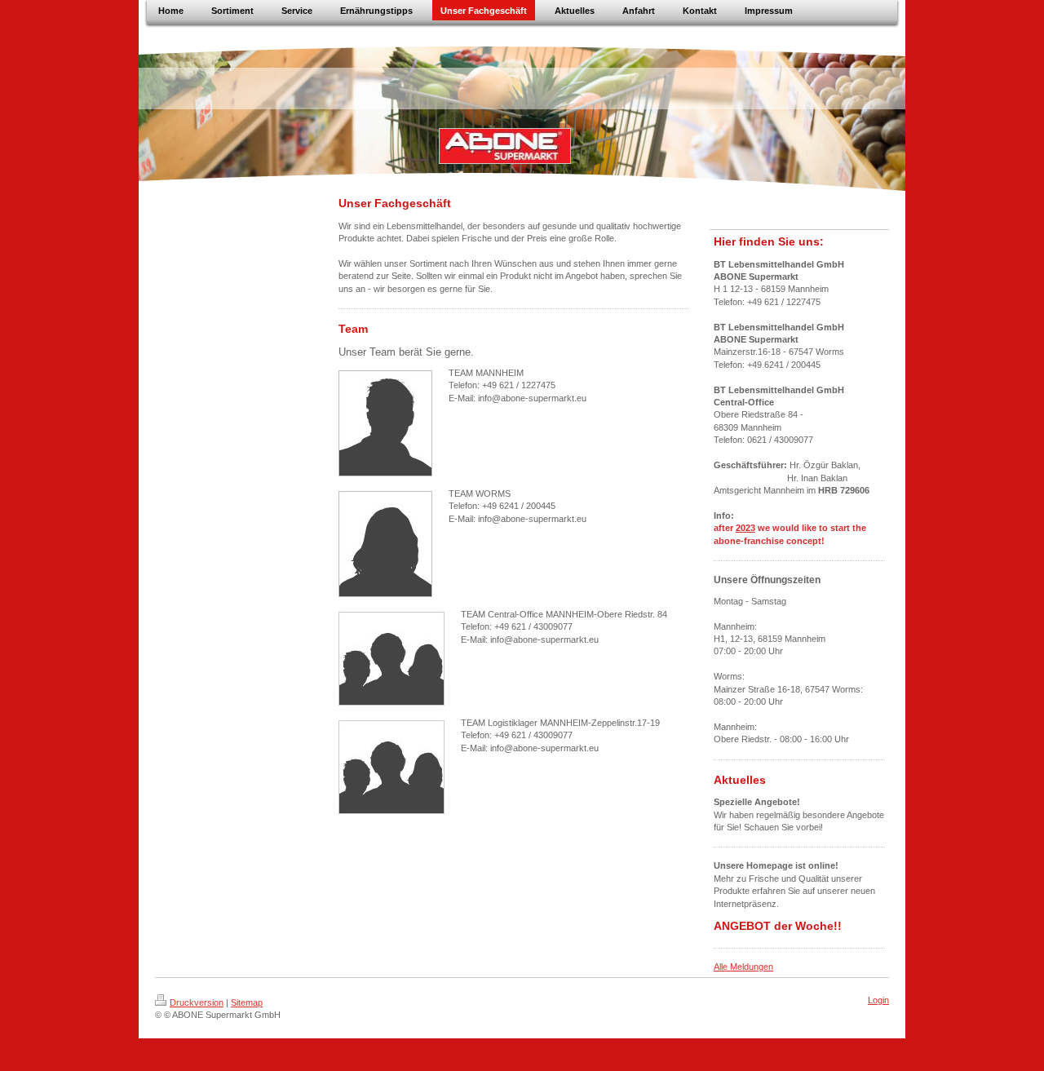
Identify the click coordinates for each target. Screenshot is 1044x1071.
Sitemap (247, 1002)
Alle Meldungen (743, 966)
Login (878, 1000)
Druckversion (196, 1002)
